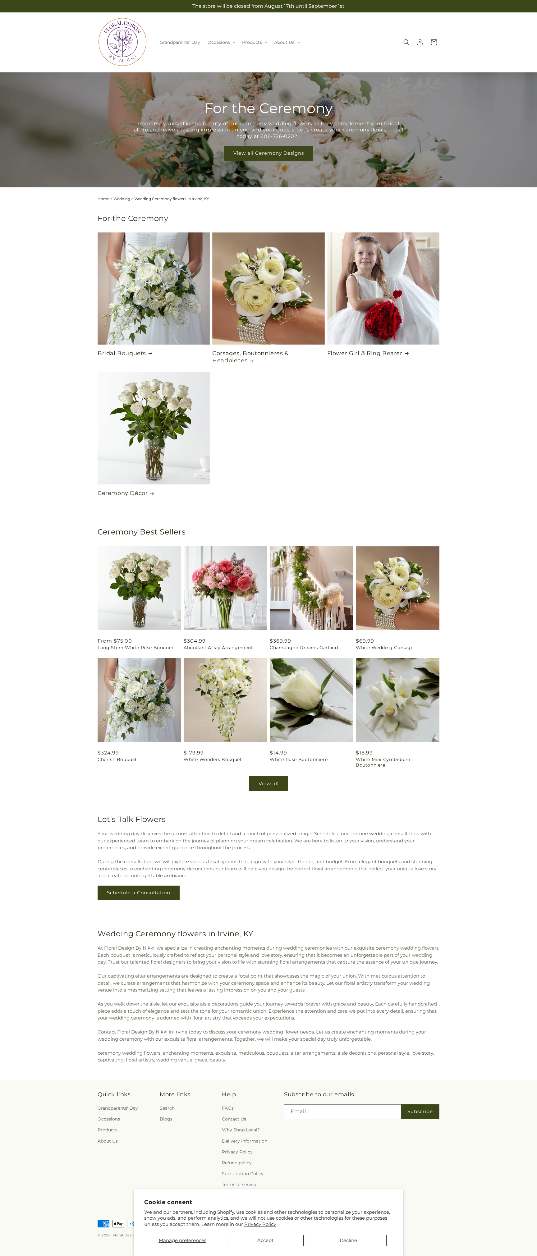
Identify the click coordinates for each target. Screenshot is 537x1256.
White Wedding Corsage (385, 647)
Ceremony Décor (123, 493)
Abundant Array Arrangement (218, 647)
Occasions (109, 1119)
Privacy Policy (260, 1224)
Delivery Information (244, 1141)
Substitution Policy (243, 1173)
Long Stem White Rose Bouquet (136, 647)
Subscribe (420, 1111)
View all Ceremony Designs (268, 153)
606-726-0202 (279, 136)
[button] (221, 42)
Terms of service (239, 1184)
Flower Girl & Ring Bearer (364, 353)
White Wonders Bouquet (213, 759)
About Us (108, 1141)
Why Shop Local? (241, 1130)
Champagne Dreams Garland (304, 647)
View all (269, 783)
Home (103, 198)
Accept (265, 1240)
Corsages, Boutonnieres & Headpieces (250, 357)
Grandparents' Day (118, 1108)
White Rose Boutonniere (299, 759)
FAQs (228, 1108)
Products (107, 1130)
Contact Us (234, 1119)
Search (167, 1108)
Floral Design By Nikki (134, 1235)
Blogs (166, 1119)
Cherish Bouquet (117, 759)
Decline (348, 1240)
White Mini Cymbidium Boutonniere (383, 762)
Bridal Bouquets (122, 353)
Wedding (121, 198)
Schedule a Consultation (138, 893)
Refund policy (237, 1163)
